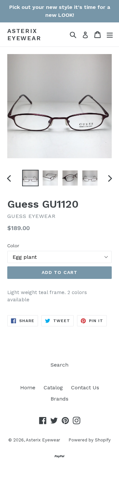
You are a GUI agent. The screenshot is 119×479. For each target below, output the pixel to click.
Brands (59, 399)
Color (13, 245)
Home (27, 387)
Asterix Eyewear (24, 34)
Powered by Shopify (89, 439)
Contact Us (85, 387)
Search (59, 365)
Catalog (53, 387)
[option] (30, 178)
